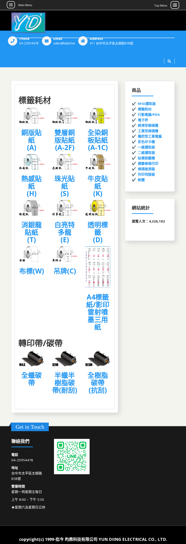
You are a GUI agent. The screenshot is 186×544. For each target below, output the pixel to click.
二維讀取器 (146, 152)
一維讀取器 (146, 147)
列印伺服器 (146, 174)
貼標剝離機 (146, 158)
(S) (65, 193)
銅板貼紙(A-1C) (98, 140)
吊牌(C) (65, 271)
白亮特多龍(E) (64, 232)
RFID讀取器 (147, 103)
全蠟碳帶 (31, 378)
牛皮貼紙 (98, 182)
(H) (32, 193)
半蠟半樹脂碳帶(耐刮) (64, 382)
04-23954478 (29, 43)
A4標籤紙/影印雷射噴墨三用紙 (97, 311)
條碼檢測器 (146, 169)
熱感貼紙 (31, 182)
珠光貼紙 (64, 182)
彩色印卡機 (146, 141)
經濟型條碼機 (148, 125)
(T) (31, 239)
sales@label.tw (64, 43)
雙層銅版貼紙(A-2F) (64, 140)
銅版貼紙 (31, 136)
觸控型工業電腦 (150, 136)
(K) (97, 193)
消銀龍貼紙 (31, 228)
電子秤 (143, 120)
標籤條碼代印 (148, 163)
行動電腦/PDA (149, 114)
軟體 (141, 179)
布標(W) (31, 271)
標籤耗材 (145, 109)
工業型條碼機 (148, 130)
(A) (31, 147)
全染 (94, 132)
